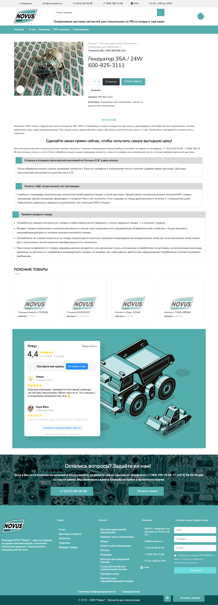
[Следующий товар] (160, 43)
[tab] (109, 120)
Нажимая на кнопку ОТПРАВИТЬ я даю (194, 559)
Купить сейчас (133, 81)
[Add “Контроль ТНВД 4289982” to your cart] (199, 284)
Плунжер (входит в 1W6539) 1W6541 (33, 314)
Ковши (104, 541)
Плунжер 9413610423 (78, 312)
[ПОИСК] (160, 12)
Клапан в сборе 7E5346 (127, 312)
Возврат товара (68, 547)
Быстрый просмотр (53, 292)
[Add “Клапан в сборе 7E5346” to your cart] (151, 284)
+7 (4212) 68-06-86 (173, 148)
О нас (62, 529)
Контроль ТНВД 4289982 (177, 312)
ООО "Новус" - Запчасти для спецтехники (115, 600)
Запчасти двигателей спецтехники (118, 43)
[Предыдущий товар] (153, 43)
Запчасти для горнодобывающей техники (116, 579)
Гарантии (64, 543)
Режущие (106, 554)
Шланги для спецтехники (115, 545)
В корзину (111, 81)
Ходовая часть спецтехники (117, 537)
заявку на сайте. (39, 152)
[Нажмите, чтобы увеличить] (20, 89)
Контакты (64, 538)
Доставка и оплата (70, 534)
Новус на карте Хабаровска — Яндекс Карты (62, 434)
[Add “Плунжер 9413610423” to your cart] (102, 284)
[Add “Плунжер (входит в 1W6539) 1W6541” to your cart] (53, 284)
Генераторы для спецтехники (104, 46)
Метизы (105, 550)
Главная (93, 43)
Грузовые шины (109, 574)
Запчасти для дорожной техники (114, 560)
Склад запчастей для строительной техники (113, 568)
